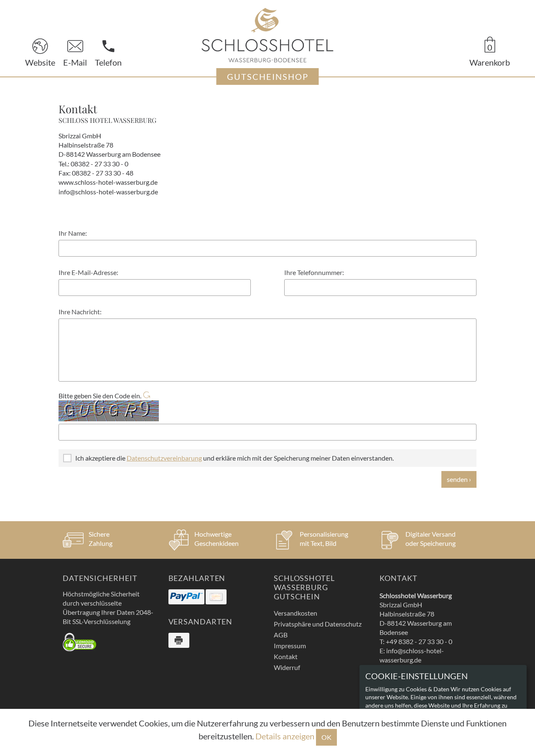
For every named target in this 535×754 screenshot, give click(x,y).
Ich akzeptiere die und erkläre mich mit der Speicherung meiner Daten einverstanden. (234, 458)
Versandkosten (295, 613)
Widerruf (287, 667)
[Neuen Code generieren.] (146, 396)
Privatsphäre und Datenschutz (318, 624)
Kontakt (286, 656)
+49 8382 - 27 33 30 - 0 (419, 641)
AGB (281, 635)
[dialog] (443, 705)
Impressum (290, 646)
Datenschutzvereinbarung (164, 458)
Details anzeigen (284, 736)
